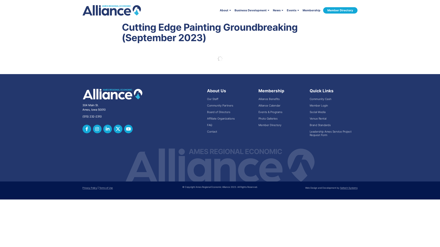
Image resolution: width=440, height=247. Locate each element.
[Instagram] (97, 129)
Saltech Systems (349, 188)
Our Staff (212, 99)
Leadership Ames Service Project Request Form (331, 133)
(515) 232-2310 (92, 116)
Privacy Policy (89, 188)
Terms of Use (106, 188)
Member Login (319, 105)
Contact (212, 131)
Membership (312, 10)
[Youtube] (128, 129)
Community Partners (220, 105)
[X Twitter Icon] (118, 129)
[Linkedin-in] (107, 129)
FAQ (209, 125)
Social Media (318, 112)
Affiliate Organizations (221, 118)
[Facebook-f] (86, 129)
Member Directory (270, 125)
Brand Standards (320, 125)
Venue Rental (318, 118)
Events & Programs (270, 112)
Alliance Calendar (269, 105)
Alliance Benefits (269, 99)
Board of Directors (218, 112)
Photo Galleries (268, 118)
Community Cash (321, 99)
